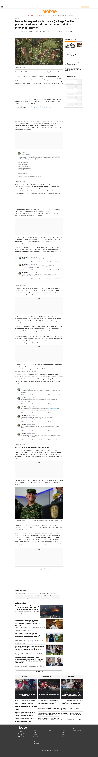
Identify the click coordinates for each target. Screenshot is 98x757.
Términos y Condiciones (77, 728)
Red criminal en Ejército (52, 593)
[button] (2, 6)
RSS (35, 745)
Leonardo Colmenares (20, 598)
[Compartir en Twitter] (53, 72)
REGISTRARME (85, 6)
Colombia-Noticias (56, 598)
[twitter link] (22, 734)
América (35, 728)
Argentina (19, 6)
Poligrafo (46, 595)
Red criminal (42, 593)
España (36, 6)
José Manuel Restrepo (62, 15)
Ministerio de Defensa (54, 595)
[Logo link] (49, 11)
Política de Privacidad (77, 730)
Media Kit (63, 738)
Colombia (32, 6)
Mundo (55, 6)
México (40, 6)
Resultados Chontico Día (71, 15)
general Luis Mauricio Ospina (33, 598)
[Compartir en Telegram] (58, 72)
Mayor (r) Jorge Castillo (20, 593)
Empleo (49, 730)
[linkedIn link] (24, 736)
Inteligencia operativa (45, 598)
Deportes (71, 6)
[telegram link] (22, 736)
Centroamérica (50, 6)
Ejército (29, 593)
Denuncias (35, 593)
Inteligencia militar (29, 595)
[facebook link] (19, 734)
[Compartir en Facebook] (50, 72)
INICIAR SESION (93, 6)
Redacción (49, 728)
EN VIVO (31, 15)
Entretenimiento (77, 6)
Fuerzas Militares (38, 595)
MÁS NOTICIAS (39, 672)
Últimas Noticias (64, 6)
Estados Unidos (26, 6)
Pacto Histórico (54, 15)
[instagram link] (24, 734)
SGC (50, 15)
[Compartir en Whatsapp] (48, 72)
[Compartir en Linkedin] (55, 72)
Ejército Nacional (19, 595)
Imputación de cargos (45, 15)
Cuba (59, 6)
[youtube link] (19, 736)
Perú (44, 6)
